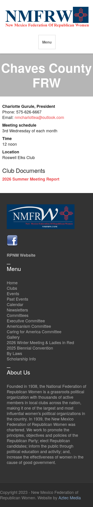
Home (12, 282)
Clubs (12, 288)
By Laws (14, 353)
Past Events (17, 299)
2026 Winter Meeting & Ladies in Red (40, 342)
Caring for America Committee (34, 331)
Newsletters (17, 310)
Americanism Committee (29, 326)
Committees (17, 315)
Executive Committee (26, 321)
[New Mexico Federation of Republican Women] (47, 16)
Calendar (15, 304)
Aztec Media (69, 497)
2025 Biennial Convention (30, 348)
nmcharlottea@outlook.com (39, 117)
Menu (47, 42)
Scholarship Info (21, 359)
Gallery (13, 337)
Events (13, 293)
